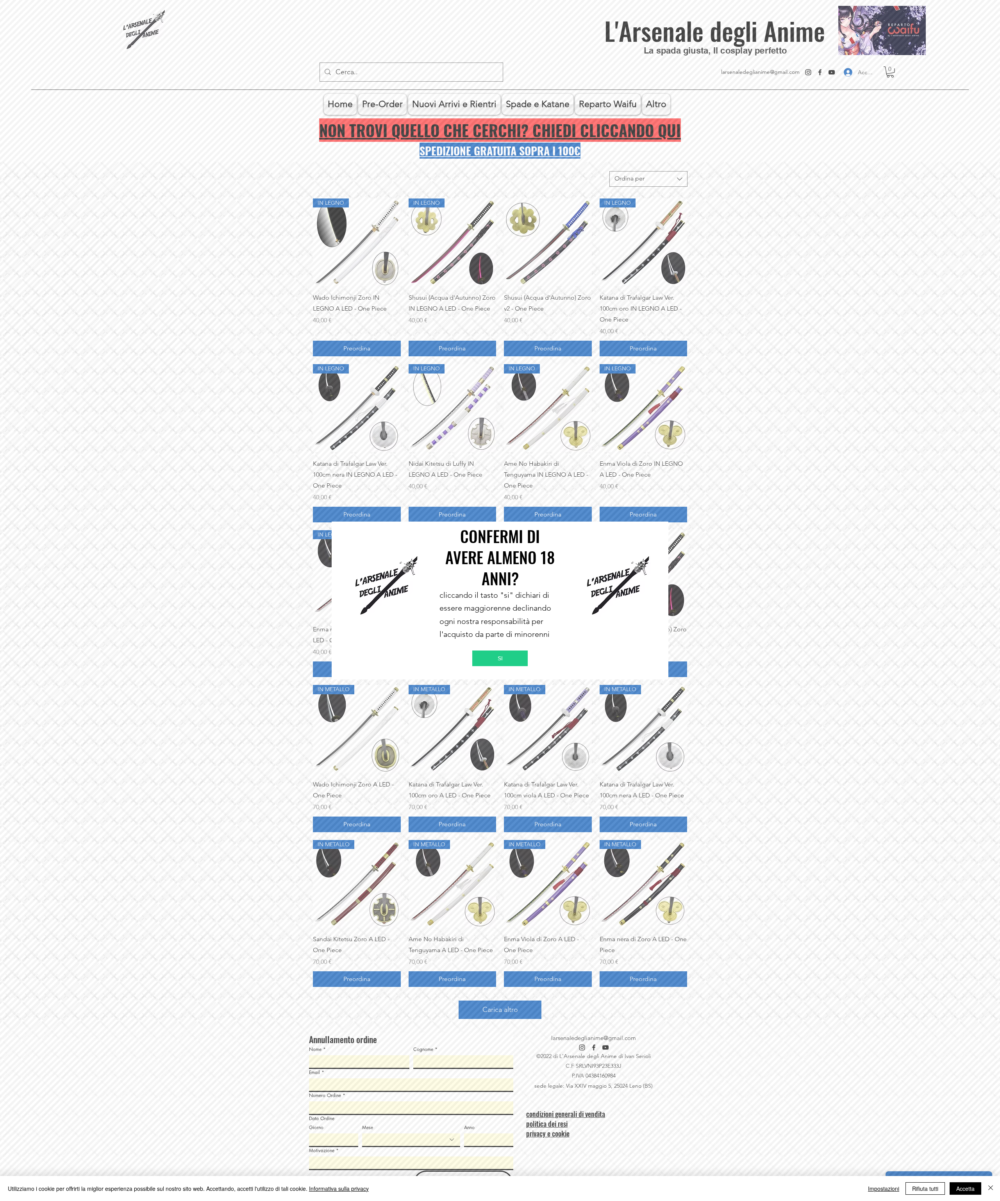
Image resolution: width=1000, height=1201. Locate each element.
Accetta (965, 1188)
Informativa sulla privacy (339, 1188)
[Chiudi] (990, 1188)
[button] (500, 658)
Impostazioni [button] (883, 1188)
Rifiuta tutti (925, 1188)
